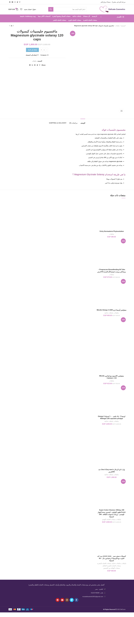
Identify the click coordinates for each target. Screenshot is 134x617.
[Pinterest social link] (10, 2)
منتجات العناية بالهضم (109, 519)
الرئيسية (123, 25)
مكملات (117, 25)
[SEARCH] (50, 9)
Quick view (98, 207)
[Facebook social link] (20, 2)
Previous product (13, 26)
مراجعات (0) (73, 123)
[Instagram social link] (15, 2)
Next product (9, 26)
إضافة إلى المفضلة (31, 55)
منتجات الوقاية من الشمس (111, 568)
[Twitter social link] (17, 2)
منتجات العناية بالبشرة (104, 563)
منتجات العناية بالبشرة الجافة (112, 566)
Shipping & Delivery (57, 123)
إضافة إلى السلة (32, 50)
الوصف (82, 123)
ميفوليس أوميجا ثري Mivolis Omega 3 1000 (111, 310)
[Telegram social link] (30, 65)
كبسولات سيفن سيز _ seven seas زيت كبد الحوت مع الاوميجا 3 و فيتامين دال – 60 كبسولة (111, 558)
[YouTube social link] (12, 2)
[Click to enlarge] (121, 110)
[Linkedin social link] (32, 65)
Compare (43, 55)
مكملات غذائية (108, 313)
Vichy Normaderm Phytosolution (111, 231)
